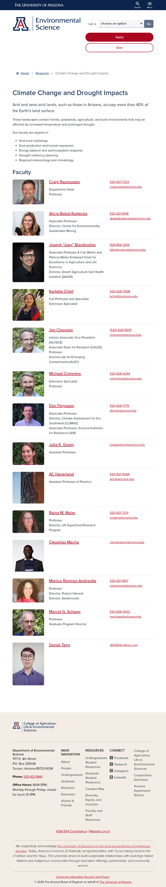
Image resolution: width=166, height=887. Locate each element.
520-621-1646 (32, 777)
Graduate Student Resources (92, 777)
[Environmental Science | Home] (47, 23)
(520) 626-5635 (121, 330)
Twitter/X (120, 764)
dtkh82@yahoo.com (124, 645)
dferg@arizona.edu (123, 411)
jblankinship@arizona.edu (128, 250)
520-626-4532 (120, 612)
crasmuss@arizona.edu (126, 187)
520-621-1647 (119, 581)
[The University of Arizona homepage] (39, 5)
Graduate (67, 781)
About (65, 762)
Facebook (121, 758)
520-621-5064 (120, 474)
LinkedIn (120, 777)
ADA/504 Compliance (71, 831)
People (66, 768)
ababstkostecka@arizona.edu (130, 219)
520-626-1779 (119, 406)
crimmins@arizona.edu (126, 379)
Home (25, 73)
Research (42, 73)
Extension (68, 794)
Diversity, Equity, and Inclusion (93, 799)
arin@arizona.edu (122, 479)
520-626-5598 (120, 291)
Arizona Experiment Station (142, 790)
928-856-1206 (119, 245)
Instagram (121, 771)
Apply (119, 37)
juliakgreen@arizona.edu (127, 445)
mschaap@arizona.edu (126, 617)
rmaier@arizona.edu (124, 518)
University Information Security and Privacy (83, 877)
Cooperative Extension (143, 777)
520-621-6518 (119, 214)
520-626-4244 (120, 374)
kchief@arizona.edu (124, 296)
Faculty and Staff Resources (93, 815)
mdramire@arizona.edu (126, 586)
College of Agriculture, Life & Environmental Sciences (144, 760)
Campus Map (94, 789)
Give (119, 48)
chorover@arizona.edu (126, 335)
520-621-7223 (119, 182)
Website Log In (99, 831)
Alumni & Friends (67, 803)
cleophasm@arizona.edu (127, 542)
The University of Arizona (115, 882)
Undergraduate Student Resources (96, 762)
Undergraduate (72, 775)
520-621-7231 (119, 513)
